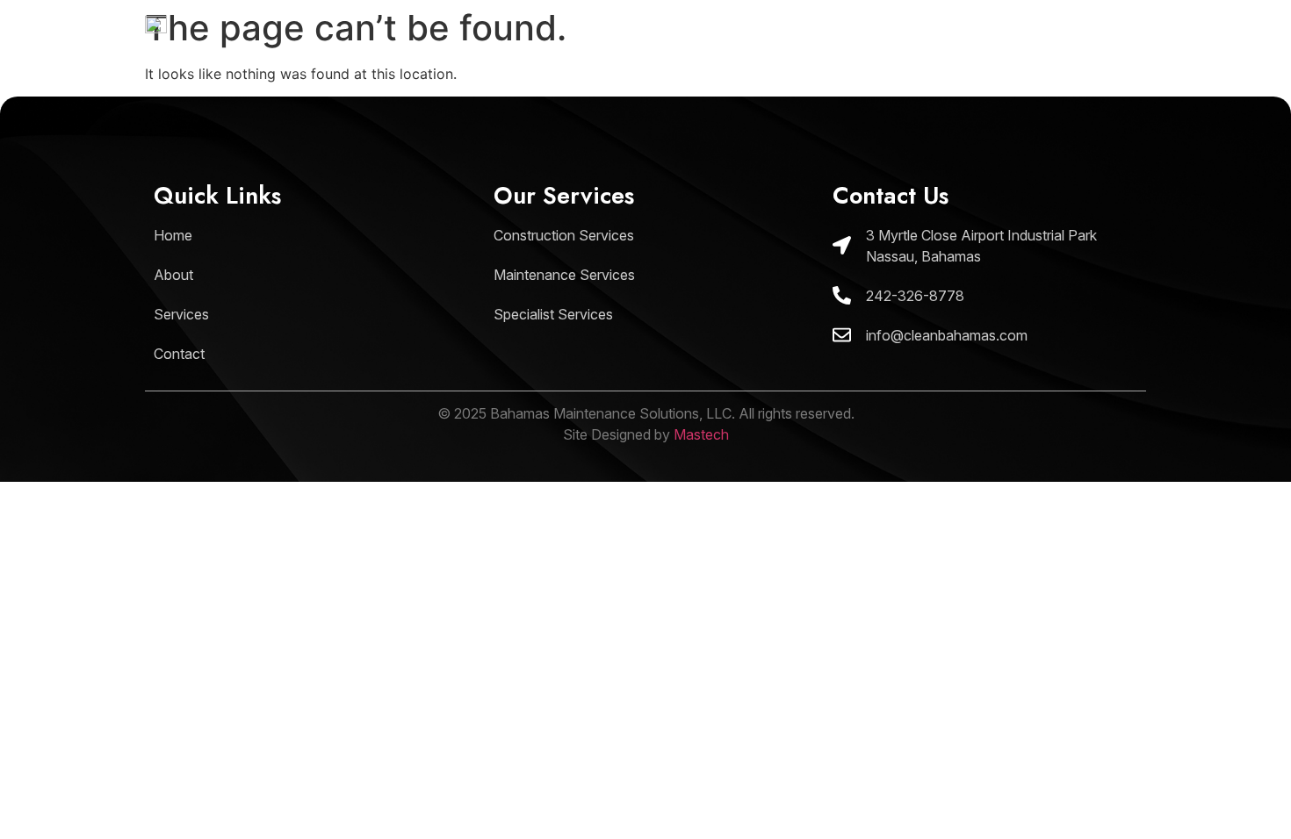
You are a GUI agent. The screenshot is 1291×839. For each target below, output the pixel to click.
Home (798, 44)
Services (987, 44)
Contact (1093, 44)
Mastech (701, 434)
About (888, 44)
